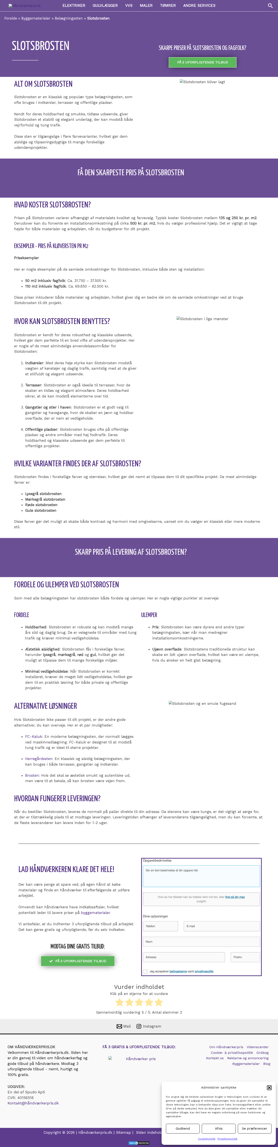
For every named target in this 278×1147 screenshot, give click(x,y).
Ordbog (262, 1053)
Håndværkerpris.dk (52, 1052)
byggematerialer (95, 912)
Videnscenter (258, 1047)
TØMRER (168, 5)
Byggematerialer (35, 18)
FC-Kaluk (33, 736)
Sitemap (123, 1132)
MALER (146, 5)
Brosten (32, 775)
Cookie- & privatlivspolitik (232, 1053)
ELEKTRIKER (74, 5)
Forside (10, 18)
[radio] (119, 1003)
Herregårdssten (38, 758)
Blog (266, 1064)
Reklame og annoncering (248, 1058)
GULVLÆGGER (105, 5)
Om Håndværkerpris (226, 1047)
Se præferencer (254, 1128)
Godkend (183, 1128)
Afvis (219, 1128)
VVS (128, 5)
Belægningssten (69, 18)
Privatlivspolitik (227, 1138)
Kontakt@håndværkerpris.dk (33, 1103)
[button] (269, 1088)
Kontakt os (215, 1058)
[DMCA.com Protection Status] (139, 1143)
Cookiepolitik (206, 1138)
